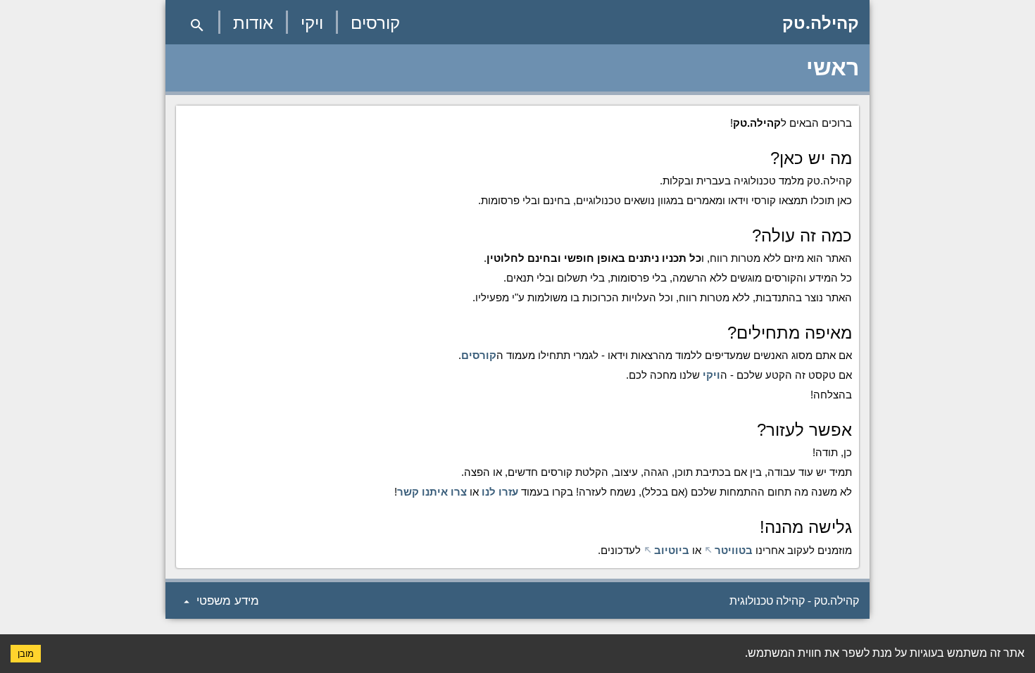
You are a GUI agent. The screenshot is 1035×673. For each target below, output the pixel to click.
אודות (253, 22)
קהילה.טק (820, 22)
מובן (26, 653)
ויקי (312, 22)
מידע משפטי (219, 601)
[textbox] (517, 337)
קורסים (375, 22)
